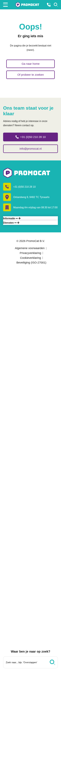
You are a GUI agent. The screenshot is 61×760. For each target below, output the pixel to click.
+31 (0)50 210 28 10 (33, 137)
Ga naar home (31, 63)
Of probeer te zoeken (30, 74)
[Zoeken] (56, 5)
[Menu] (5, 4)
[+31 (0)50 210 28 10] (49, 5)
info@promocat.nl (31, 148)
